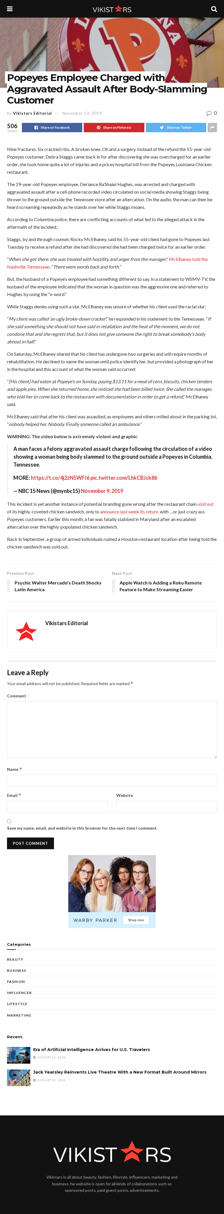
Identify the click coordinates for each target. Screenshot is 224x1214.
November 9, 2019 (102, 491)
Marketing (19, 1015)
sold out (205, 504)
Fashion (16, 981)
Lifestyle (17, 1004)
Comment (16, 695)
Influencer (19, 993)
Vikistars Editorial (32, 113)
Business (16, 970)
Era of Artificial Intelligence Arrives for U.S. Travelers (91, 1049)
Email (14, 795)
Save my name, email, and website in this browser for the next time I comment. (82, 828)
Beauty (15, 959)
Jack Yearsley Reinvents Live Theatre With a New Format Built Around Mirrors (119, 1072)
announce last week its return (129, 511)
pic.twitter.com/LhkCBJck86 (123, 477)
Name (14, 769)
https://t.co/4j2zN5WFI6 (60, 477)
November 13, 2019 (82, 113)
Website (124, 795)
